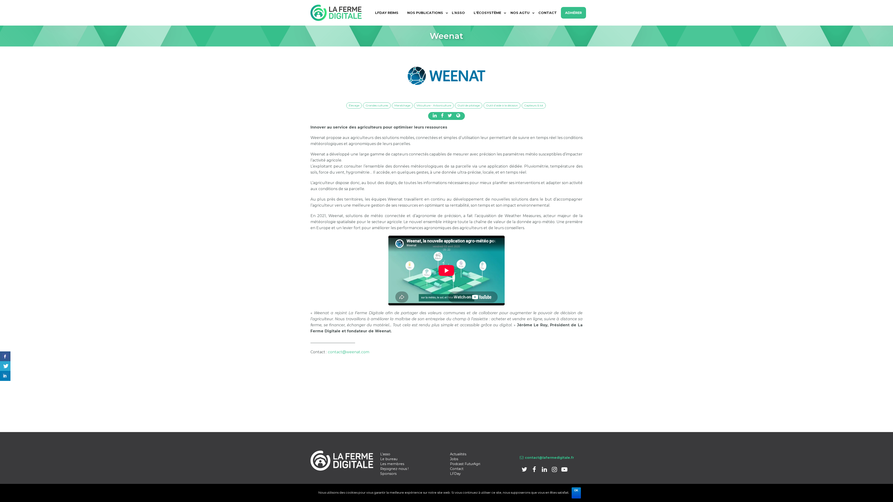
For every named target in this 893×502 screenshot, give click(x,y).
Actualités (458, 454)
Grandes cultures (377, 105)
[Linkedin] (545, 470)
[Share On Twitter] (5, 366)
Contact (456, 469)
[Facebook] (535, 470)
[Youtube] (564, 470)
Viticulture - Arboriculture (434, 105)
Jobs (454, 459)
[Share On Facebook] (5, 356)
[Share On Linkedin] (5, 376)
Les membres (392, 464)
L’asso (385, 454)
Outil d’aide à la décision (502, 105)
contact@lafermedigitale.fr (549, 458)
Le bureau (388, 459)
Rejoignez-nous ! (394, 469)
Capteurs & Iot (533, 105)
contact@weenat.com (348, 352)
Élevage (354, 105)
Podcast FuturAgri (465, 464)
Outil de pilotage (468, 105)
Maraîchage (402, 105)
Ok (576, 490)
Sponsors (388, 474)
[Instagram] (555, 470)
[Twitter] (525, 470)
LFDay (455, 474)
